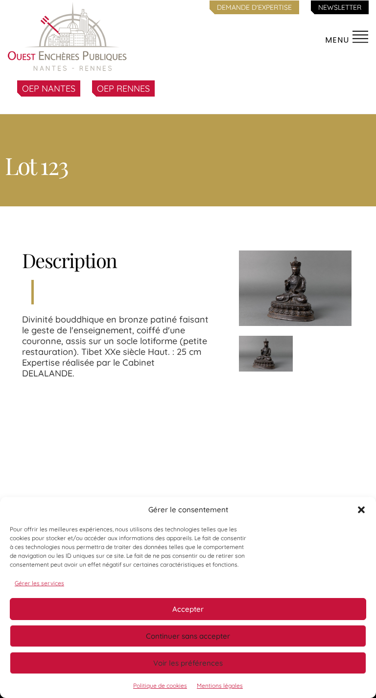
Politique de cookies (160, 685)
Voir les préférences (188, 663)
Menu (338, 40)
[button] (361, 510)
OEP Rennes (123, 88)
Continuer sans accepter (188, 636)
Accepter (188, 609)
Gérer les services (39, 583)
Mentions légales (220, 685)
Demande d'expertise (254, 7)
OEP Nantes (48, 88)
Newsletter (339, 7)
